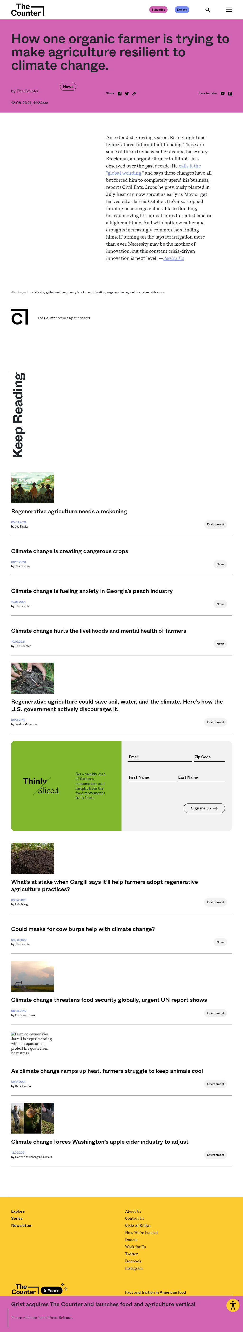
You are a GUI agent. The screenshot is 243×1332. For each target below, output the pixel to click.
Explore (18, 1211)
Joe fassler (21, 526)
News (68, 87)
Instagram (134, 1268)
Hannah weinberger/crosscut (33, 1157)
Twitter (131, 1254)
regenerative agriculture (123, 292)
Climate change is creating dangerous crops (69, 551)
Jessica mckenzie (26, 724)
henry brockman (80, 292)
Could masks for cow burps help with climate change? (83, 929)
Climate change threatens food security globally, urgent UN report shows (109, 1000)
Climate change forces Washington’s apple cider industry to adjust (99, 1142)
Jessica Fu (174, 258)
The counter (23, 566)
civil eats (38, 292)
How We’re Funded (141, 1232)
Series (17, 1218)
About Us (133, 1211)
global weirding (56, 292)
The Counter (27, 91)
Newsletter (21, 1226)
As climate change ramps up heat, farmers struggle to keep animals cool (107, 1071)
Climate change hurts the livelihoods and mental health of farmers (98, 631)
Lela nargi (21, 904)
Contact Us (134, 1218)
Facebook (133, 1261)
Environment (215, 524)
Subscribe (158, 9)
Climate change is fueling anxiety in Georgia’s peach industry (92, 591)
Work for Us (135, 1247)
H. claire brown (25, 1015)
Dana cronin (23, 1086)
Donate (182, 9)
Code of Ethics (137, 1225)
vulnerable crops (153, 292)
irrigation (99, 292)
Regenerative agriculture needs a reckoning (69, 512)
